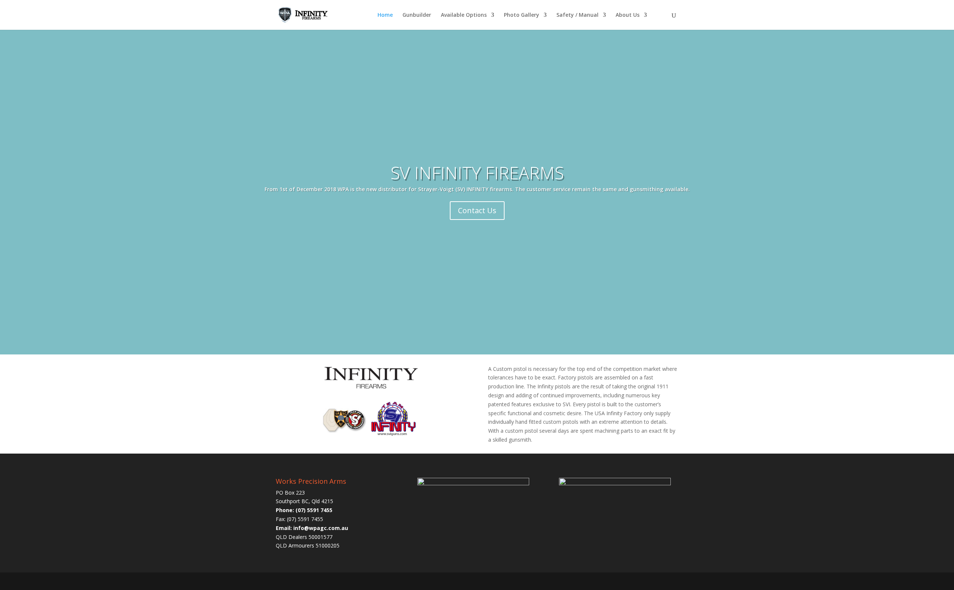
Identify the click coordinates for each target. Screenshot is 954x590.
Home (385, 15)
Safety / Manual (577, 15)
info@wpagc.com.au (320, 527)
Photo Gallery (521, 15)
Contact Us (477, 210)
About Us (627, 15)
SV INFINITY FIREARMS (477, 172)
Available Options (464, 15)
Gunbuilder (416, 15)
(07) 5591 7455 (314, 510)
